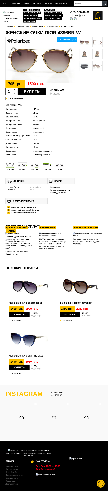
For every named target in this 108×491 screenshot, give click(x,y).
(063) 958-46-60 (43, 461)
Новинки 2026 (31, 10)
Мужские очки (53, 13)
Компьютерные (32, 18)
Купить (32, 91)
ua (83, 15)
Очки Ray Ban (11, 472)
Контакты (29, 21)
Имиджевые (30, 15)
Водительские (53, 15)
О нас (4, 3)
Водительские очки (14, 475)
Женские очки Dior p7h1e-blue (26, 356)
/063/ (80, 12)
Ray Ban (49, 10)
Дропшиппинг (61, 3)
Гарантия (48, 3)
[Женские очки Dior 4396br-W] (41, 60)
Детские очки (53, 18)
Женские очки (32, 13)
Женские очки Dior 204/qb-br (76, 303)
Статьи (26, 3)
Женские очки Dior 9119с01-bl (25, 303)
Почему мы (15, 3)
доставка (36, 3)
